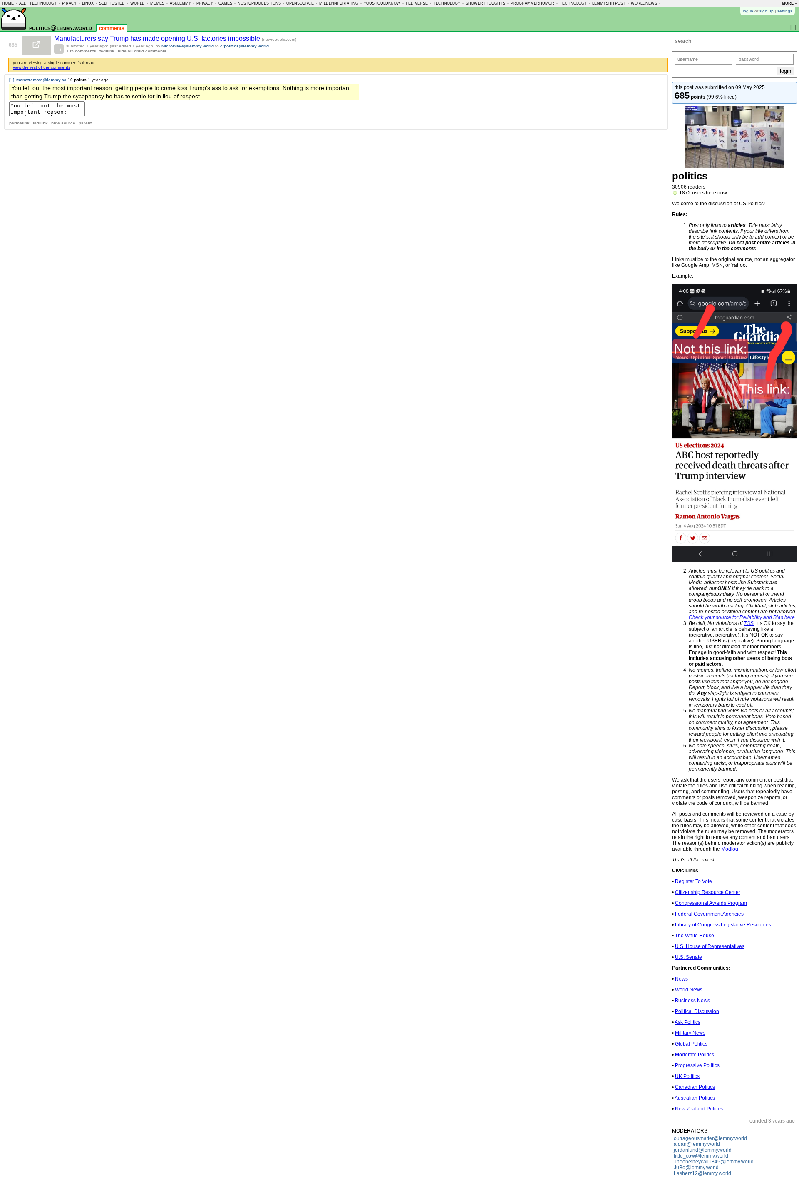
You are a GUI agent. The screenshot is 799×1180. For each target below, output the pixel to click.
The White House (694, 936)
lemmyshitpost (608, 3)
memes (157, 3)
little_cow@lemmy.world (701, 1156)
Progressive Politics (697, 1065)
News (681, 979)
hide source (63, 123)
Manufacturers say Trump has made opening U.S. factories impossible (158, 38)
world (137, 3)
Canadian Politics (695, 1087)
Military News (690, 1033)
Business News (692, 1000)
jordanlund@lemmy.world (703, 1150)
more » (789, 3)
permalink (19, 123)
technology (43, 3)
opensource (300, 3)
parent (85, 123)
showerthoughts (485, 3)
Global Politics (691, 1044)
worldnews (644, 3)
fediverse (417, 3)
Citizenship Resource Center (707, 892)
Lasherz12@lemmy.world (702, 1173)
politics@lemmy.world (60, 27)
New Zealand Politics (699, 1109)
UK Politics (687, 1076)
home (8, 3)
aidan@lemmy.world (697, 1144)
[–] (11, 79)
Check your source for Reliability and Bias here (742, 617)
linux (88, 3)
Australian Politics (695, 1098)
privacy (204, 3)
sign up (766, 11)
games (225, 3)
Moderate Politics (694, 1055)
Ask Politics (687, 1022)
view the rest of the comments (41, 67)
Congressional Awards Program (711, 903)
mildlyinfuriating (338, 3)
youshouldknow (382, 3)
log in (748, 11)
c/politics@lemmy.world (244, 46)
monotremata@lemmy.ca (41, 79)
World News (688, 990)
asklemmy (180, 3)
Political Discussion (697, 1011)
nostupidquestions (259, 3)
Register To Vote (693, 881)
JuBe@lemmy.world (696, 1167)
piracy (69, 3)
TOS (749, 623)
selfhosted (112, 3)
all (22, 3)
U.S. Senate (688, 957)
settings (784, 11)
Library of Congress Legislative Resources (723, 925)
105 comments (81, 51)
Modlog (729, 849)
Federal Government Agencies (709, 914)
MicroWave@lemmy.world (187, 46)
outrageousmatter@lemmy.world (710, 1138)
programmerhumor (532, 3)
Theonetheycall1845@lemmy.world (714, 1162)
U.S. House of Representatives (709, 946)
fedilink (106, 51)
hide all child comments (142, 51)
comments (111, 28)
